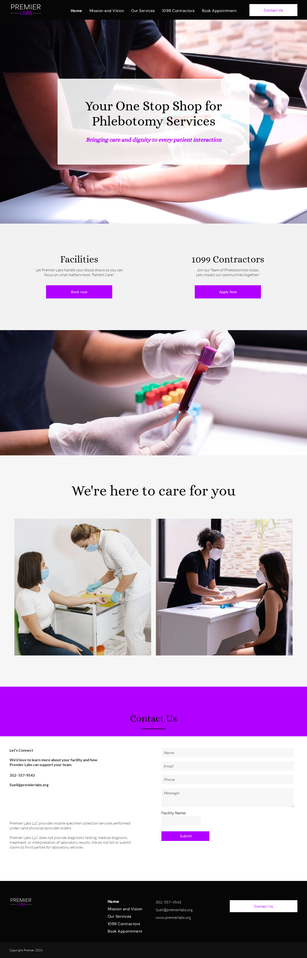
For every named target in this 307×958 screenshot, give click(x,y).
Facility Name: (173, 812)
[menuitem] (76, 10)
